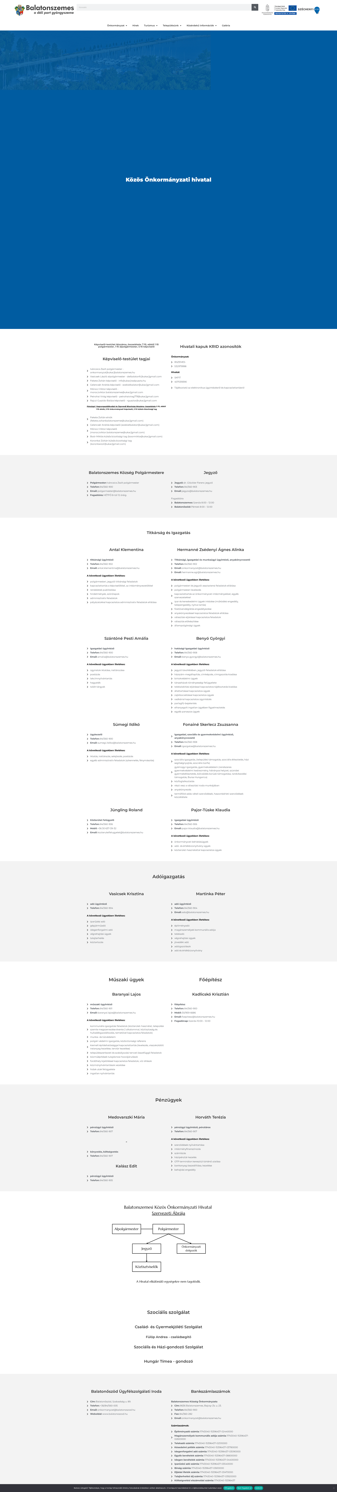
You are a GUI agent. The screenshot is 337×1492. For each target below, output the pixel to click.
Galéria (226, 25)
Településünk (171, 25)
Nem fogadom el (244, 1488)
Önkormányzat (115, 25)
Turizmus (149, 25)
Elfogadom (229, 1488)
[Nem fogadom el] (333, 1488)
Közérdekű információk (200, 25)
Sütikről (258, 1488)
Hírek (135, 25)
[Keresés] (255, 7)
